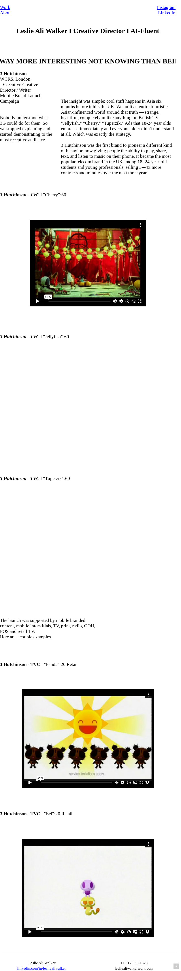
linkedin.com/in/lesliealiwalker (41, 968)
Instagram (166, 7)
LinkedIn (166, 12)
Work (5, 7)
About (6, 12)
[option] (87, 263)
